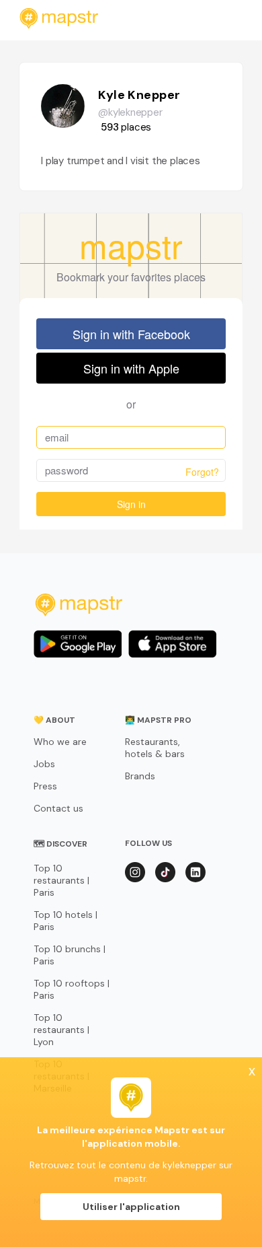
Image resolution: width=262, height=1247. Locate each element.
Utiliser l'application (131, 1207)
